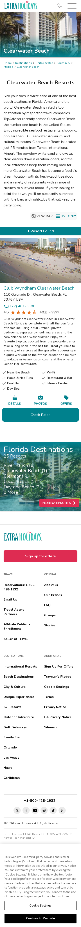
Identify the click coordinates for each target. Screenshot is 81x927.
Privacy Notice (55, 707)
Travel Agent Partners (14, 612)
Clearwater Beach (28, 67)
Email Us (10, 599)
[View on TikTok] (53, 810)
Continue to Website (40, 918)
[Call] (59, 5)
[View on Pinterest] (62, 810)
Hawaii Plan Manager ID (19, 838)
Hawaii (9, 768)
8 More (12, 492)
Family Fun (12, 737)
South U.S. (63, 63)
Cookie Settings (40, 906)
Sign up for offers (40, 556)
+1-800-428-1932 (40, 800)
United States (44, 63)
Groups (50, 615)
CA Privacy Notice (57, 717)
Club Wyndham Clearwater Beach (39, 288)
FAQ (47, 605)
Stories (49, 625)
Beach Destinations (19, 677)
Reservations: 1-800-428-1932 (20, 587)
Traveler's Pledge (57, 677)
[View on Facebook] (26, 810)
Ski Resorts (12, 707)
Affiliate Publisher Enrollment (18, 626)
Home (7, 63)
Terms (49, 697)
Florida (8, 67)
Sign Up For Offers (59, 666)
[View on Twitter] (17, 810)
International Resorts (20, 666)
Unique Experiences (19, 697)
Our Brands (53, 595)
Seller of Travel (16, 639)
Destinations (23, 63)
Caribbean (12, 778)
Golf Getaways (15, 727)
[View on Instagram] (44, 810)
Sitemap (50, 727)
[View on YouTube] (35, 810)
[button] (71, 6)
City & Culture (14, 687)
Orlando (10, 747)
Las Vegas (11, 757)
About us (51, 585)
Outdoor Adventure (19, 717)
